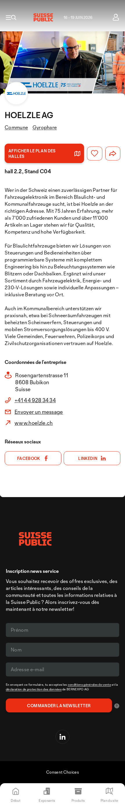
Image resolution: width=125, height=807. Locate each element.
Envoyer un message (39, 412)
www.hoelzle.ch (34, 423)
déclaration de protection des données (34, 689)
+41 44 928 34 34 (35, 400)
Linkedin (87, 458)
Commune (16, 127)
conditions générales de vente (89, 685)
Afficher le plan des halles (32, 153)
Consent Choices (62, 772)
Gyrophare (45, 127)
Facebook (28, 458)
